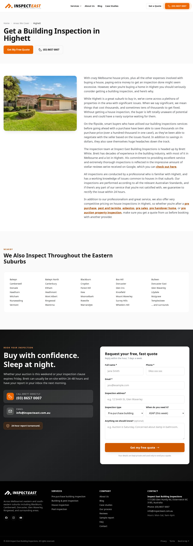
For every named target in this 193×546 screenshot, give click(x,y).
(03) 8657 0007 (51, 49)
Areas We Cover (21, 23)
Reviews (104, 513)
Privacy (164, 541)
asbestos (128, 208)
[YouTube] (21, 517)
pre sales (142, 208)
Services (75, 6)
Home (6, 23)
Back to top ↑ (183, 541)
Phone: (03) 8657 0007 (158, 506)
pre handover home (162, 208)
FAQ (102, 521)
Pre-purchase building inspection (68, 496)
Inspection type (113, 407)
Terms (172, 541)
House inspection (60, 504)
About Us (90, 6)
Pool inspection (59, 509)
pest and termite (109, 208)
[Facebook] (6, 517)
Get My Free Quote (18, 49)
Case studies (106, 504)
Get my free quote (142, 447)
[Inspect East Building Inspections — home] (23, 6)
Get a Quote (155, 6)
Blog (100, 6)
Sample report (107, 517)
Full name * (111, 364)
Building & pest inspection (65, 500)
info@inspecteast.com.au (160, 511)
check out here (166, 166)
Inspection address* (115, 393)
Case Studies (111, 6)
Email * (108, 379)
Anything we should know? (124, 420)
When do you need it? (157, 407)
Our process (106, 509)
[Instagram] (13, 517)
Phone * (150, 364)
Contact (103, 526)
